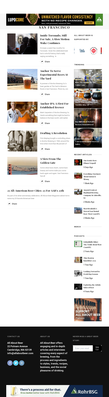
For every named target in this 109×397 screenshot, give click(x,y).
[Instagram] (21, 363)
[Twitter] (15, 363)
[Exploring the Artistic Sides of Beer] (78, 286)
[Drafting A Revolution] (22, 141)
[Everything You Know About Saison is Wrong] (78, 175)
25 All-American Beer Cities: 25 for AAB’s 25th (35, 190)
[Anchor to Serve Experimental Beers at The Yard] (22, 79)
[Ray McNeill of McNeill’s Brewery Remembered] (88, 118)
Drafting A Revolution (53, 133)
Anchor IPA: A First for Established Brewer (54, 105)
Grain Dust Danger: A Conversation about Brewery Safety (87, 141)
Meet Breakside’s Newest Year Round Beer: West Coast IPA (91, 211)
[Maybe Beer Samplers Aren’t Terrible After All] (88, 98)
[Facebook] (10, 363)
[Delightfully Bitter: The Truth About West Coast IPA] (78, 243)
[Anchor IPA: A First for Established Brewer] (22, 112)
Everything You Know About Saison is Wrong (92, 176)
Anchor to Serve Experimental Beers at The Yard (54, 74)
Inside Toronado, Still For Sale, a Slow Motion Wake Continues (54, 39)
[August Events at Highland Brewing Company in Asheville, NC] (78, 191)
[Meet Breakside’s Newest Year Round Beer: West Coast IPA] (78, 210)
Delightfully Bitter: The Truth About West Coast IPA (92, 244)
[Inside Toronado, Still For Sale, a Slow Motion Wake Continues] (22, 43)
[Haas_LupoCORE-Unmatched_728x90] (54, 19)
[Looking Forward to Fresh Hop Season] (78, 273)
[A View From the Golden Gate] (22, 165)
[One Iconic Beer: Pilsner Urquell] (78, 162)
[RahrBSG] (54, 390)
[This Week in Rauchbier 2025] (78, 259)
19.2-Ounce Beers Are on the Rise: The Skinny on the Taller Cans (87, 82)
